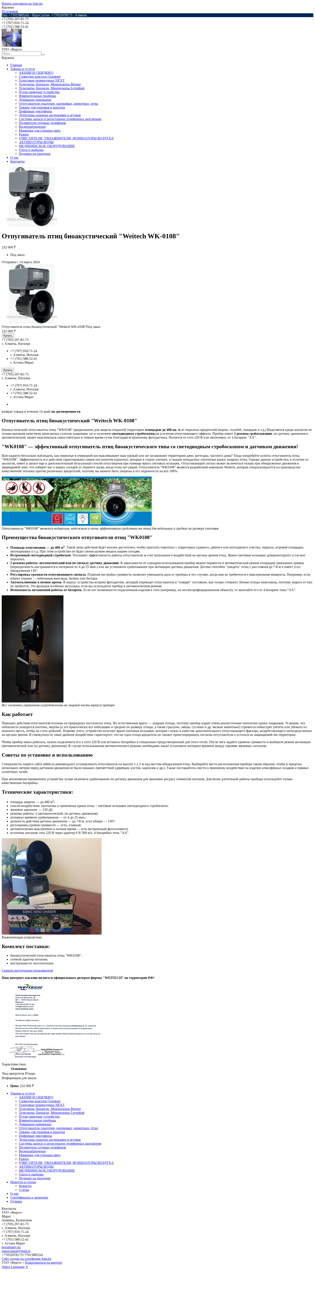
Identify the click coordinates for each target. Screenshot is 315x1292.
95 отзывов (10, 11)
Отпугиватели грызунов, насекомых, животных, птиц (58, 103)
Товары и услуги (22, 69)
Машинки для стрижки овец (39, 130)
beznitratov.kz (11, 1247)
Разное (24, 134)
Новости (25, 1186)
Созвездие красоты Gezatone (39, 76)
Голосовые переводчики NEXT (42, 80)
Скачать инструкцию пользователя (27, 970)
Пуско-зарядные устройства (39, 92)
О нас (14, 157)
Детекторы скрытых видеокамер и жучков (50, 115)
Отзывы (16, 1201)
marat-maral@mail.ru (16, 1251)
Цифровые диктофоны (35, 111)
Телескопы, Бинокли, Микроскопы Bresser (50, 84)
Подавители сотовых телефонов (42, 123)
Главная (16, 65)
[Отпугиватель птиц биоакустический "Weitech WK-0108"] (32, 323)
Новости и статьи (23, 1182)
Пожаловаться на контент (43, 1262)
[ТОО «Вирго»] (12, 45)
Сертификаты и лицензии (29, 1197)
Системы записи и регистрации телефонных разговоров (60, 119)
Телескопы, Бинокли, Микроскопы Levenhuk (51, 88)
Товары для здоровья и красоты (42, 107)
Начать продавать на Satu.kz (22, 3)
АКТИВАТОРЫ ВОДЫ (36, 142)
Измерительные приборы (37, 96)
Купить (7, 335)
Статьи (24, 1190)
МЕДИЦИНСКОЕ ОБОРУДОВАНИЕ (47, 146)
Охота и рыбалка (31, 150)
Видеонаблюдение (32, 126)
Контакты (17, 161)
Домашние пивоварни (35, 100)
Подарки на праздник (35, 153)
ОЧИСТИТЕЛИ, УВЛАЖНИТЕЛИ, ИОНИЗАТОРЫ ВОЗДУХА (66, 138)
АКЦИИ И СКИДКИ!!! (36, 73)
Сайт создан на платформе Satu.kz (26, 1259)
